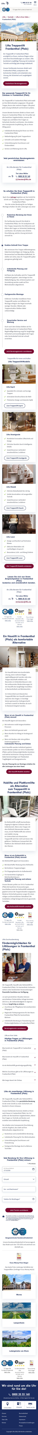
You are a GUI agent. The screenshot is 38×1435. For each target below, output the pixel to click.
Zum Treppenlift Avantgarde (17, 458)
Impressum (22, 1419)
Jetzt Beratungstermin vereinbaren (19, 351)
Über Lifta (4, 1419)
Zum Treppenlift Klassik (15, 508)
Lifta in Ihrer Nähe (22, 17)
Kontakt (10, 17)
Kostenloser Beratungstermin (16, 83)
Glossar (4, 1413)
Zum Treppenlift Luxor (15, 558)
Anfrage (13, 197)
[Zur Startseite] (5, 3)
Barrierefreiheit (23, 1413)
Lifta (4, 17)
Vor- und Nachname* (11, 1189)
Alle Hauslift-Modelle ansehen (19, 772)
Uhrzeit (6, 1179)
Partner (4, 1422)
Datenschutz (22, 1416)
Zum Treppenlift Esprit (15, 406)
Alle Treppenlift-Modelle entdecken (19, 566)
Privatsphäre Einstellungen (26, 1422)
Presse (21, 1426)
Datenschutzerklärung (14, 1218)
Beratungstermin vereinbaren (15, 1028)
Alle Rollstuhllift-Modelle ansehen (19, 906)
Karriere (4, 1416)
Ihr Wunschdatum (9, 1168)
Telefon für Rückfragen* (12, 1199)
